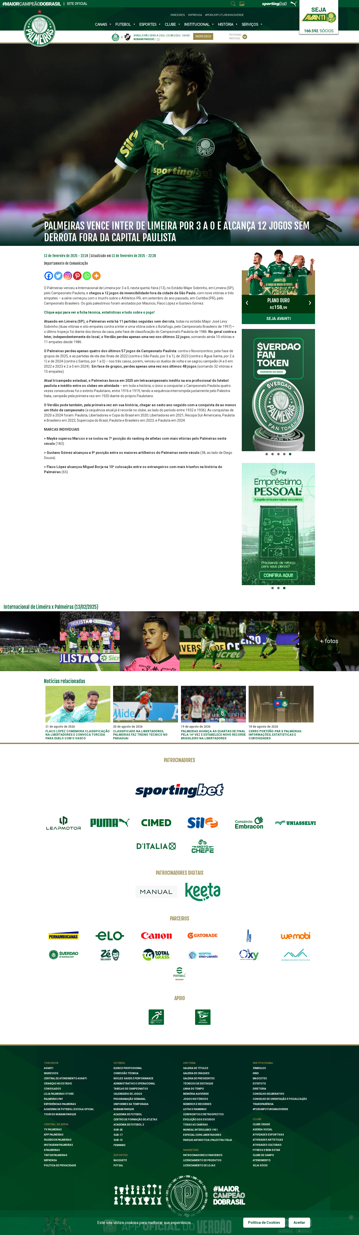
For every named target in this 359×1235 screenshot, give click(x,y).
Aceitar (299, 1222)
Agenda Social (262, 1129)
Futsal (118, 1165)
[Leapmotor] (63, 823)
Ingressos (203, 36)
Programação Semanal (130, 1099)
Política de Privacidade (60, 1165)
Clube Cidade (261, 1124)
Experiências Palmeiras (60, 1104)
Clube (170, 24)
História (225, 24)
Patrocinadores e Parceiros (202, 1155)
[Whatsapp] (87, 276)
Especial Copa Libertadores (202, 1135)
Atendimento (262, 1160)
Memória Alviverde (196, 1094)
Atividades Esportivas (268, 1134)
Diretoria (259, 1088)
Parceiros (177, 15)
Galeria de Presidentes (199, 1078)
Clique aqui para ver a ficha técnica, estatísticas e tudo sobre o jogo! (99, 312)
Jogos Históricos (195, 1099)
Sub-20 (118, 1129)
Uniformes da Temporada (131, 1104)
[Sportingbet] (179, 790)
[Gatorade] (203, 936)
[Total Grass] (156, 955)
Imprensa (195, 15)
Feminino (120, 1145)
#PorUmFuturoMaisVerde (224, 15)
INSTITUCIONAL (197, 24)
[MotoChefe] (202, 846)
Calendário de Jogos (128, 1094)
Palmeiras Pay (53, 1099)
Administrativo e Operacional (134, 1083)
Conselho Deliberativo (268, 1094)
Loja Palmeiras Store (59, 1094)
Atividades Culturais (267, 1145)
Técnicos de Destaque (198, 1083)
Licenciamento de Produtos (202, 1160)
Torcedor (51, 1063)
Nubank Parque (124, 1109)
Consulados (52, 1088)
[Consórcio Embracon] (249, 822)
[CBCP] (203, 1017)
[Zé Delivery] (110, 955)
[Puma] (110, 823)
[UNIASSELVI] (295, 823)
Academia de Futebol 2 (129, 1124)
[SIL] (202, 823)
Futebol (123, 24)
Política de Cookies (264, 1222)
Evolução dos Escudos (199, 1119)
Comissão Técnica (126, 1073)
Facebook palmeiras (58, 1139)
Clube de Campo (263, 1155)
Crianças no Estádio (58, 1083)
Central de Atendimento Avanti (65, 1078)
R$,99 (278, 303)
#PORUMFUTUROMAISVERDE (270, 1109)
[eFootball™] (179, 974)
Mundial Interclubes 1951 (200, 1129)
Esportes (147, 24)
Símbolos (259, 1068)
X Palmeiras (52, 1150)
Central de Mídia (56, 1124)
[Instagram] (67, 276)
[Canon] (156, 936)
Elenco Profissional (128, 1068)
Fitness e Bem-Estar (266, 1150)
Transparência (263, 1104)
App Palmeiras (53, 1134)
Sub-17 (118, 1135)
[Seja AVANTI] (318, 14)
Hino (256, 1073)
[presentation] (246, 302)
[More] (96, 276)
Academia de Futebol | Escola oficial (69, 1109)
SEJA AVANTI (278, 318)
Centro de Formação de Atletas (135, 1119)
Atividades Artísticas (268, 1139)
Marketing (191, 1150)
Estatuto (259, 1083)
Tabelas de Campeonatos (131, 1088)
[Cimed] (156, 822)
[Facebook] (48, 276)
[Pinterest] (77, 276)
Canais (101, 24)
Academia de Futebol (128, 1114)
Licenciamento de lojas (199, 1165)
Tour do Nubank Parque (60, 1114)
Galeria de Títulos (195, 1068)
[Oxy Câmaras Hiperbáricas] (249, 955)
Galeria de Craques (196, 1073)
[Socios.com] (63, 955)
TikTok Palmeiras (55, 1155)
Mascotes (260, 1078)
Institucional (263, 1063)
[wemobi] (295, 936)
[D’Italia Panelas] (156, 846)
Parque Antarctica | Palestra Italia (207, 1140)
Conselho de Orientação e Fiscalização (280, 1099)
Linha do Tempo (193, 1088)
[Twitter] (58, 276)
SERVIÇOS (250, 24)
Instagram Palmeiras (58, 1145)
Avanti (48, 1068)
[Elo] (110, 936)
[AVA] (295, 955)
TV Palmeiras (53, 1129)
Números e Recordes (197, 1104)
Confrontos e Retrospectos (203, 1114)
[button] (267, 454)
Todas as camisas (195, 1124)
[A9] (249, 936)
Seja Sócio (260, 1165)
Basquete (120, 1160)
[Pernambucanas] (63, 936)
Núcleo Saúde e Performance (133, 1078)
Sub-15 (118, 1140)
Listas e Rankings (195, 1109)
